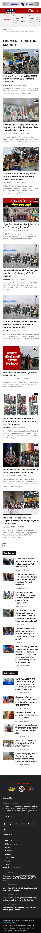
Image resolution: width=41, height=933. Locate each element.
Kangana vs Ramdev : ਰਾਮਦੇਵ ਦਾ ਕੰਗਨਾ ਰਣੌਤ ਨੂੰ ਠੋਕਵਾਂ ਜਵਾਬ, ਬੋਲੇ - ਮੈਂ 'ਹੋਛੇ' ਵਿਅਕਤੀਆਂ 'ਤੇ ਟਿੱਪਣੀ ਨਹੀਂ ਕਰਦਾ (26, 701)
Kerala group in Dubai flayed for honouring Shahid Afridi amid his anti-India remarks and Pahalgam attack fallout (26, 615)
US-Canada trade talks (31, 19)
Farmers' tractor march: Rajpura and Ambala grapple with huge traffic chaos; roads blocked (20, 176)
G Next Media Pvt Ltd (9, 922)
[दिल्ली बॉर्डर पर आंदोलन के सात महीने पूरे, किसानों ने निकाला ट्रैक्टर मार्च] (21, 358)
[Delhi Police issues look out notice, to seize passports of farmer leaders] (21, 455)
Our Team (30, 928)
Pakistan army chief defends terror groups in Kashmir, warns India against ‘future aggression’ (26, 597)
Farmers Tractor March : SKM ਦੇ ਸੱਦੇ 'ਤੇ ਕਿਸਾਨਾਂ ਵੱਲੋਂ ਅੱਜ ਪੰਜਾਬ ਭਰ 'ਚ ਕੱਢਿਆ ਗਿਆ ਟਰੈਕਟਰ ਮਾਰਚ (20, 79)
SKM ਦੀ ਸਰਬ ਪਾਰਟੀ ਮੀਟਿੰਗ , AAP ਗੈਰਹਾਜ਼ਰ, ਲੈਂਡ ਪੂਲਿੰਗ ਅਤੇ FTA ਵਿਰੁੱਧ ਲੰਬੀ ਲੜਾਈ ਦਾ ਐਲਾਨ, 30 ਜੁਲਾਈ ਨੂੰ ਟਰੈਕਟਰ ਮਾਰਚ (21, 127)
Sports (7, 864)
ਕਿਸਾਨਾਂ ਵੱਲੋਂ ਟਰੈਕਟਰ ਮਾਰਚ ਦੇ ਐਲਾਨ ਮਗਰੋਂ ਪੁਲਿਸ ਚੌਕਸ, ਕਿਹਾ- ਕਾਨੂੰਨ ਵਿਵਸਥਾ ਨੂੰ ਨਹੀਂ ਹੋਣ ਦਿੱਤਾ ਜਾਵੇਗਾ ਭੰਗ (20, 273)
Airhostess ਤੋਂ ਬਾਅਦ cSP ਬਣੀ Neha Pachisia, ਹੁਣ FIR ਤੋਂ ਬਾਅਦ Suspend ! (26, 715)
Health (7, 847)
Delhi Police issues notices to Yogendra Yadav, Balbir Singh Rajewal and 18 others (21, 521)
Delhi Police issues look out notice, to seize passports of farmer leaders (20, 471)
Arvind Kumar (7, 379)
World (7, 861)
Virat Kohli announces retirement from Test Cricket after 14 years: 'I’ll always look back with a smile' (26, 633)
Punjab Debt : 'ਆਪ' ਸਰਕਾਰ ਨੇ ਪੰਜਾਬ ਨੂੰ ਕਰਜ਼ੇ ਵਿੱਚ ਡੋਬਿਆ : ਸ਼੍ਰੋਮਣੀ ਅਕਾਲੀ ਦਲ (26, 743)
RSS (24, 930)
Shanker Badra (8, 85)
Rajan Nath (6, 331)
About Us (12, 925)
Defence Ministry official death (16, 19)
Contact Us (13, 928)
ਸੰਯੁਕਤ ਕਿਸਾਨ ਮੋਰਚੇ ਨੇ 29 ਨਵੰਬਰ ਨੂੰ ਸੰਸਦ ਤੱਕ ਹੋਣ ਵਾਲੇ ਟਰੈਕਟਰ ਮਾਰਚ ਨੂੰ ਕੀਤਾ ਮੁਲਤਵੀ (21, 226)
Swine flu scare (23, 19)
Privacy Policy (7, 930)
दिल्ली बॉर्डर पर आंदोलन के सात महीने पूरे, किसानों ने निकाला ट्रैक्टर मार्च (20, 374)
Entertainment (11, 844)
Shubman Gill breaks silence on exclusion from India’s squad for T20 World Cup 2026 (26, 563)
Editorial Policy (21, 925)
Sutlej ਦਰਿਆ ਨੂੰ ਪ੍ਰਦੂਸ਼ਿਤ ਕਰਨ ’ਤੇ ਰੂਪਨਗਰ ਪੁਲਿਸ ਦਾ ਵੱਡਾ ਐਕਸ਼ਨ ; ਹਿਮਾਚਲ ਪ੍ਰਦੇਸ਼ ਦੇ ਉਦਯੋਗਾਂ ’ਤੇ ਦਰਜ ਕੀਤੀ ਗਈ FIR (26, 758)
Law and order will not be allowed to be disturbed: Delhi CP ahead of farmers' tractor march (20, 324)
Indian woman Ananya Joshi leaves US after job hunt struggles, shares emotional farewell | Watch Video (26, 579)
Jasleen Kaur (7, 182)
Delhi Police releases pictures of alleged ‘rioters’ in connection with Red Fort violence (19, 421)
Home (5, 29)
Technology (9, 858)
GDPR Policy (18, 930)
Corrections (31, 925)
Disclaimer (22, 928)
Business (8, 841)
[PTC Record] (21, 789)
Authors (5, 928)
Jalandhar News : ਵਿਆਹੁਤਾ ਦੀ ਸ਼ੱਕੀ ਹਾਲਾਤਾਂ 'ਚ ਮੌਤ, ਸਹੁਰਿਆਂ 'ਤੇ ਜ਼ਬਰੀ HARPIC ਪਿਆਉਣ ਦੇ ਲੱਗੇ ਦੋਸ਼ (26, 729)
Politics (8, 854)
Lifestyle (8, 851)
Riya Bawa (6, 279)
